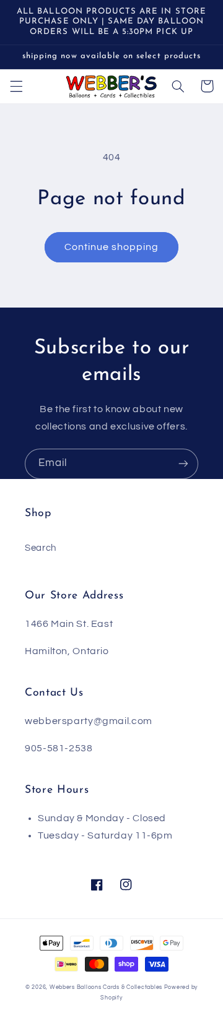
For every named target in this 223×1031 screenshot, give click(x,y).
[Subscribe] (183, 464)
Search (40, 548)
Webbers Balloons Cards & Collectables (106, 987)
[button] (16, 86)
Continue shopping (111, 247)
